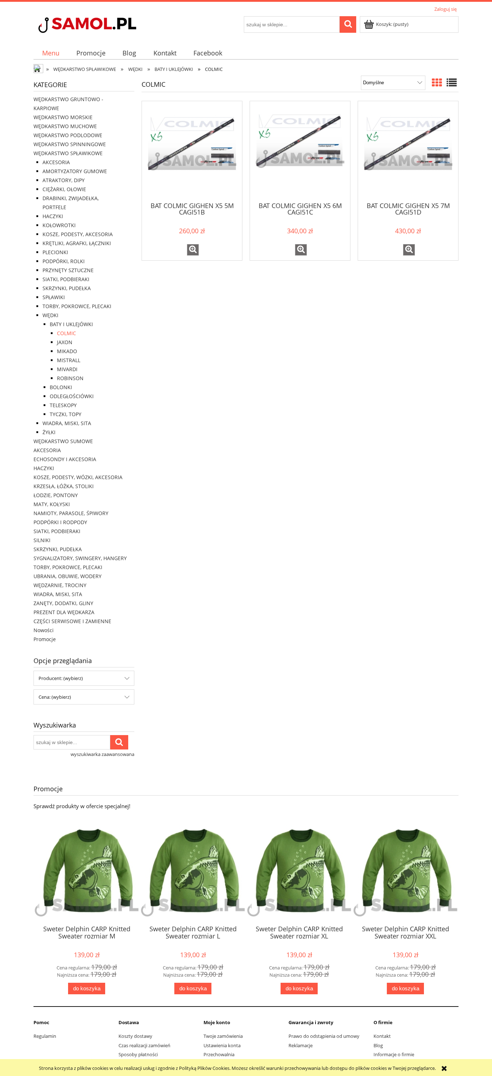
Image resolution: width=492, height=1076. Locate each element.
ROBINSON (70, 378)
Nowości (43, 630)
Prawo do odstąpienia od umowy (324, 1036)
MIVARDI (67, 369)
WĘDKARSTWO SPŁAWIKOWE (68, 153)
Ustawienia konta (222, 1045)
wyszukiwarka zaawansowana (102, 754)
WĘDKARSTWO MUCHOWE (65, 126)
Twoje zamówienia (223, 1036)
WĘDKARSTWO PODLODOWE (67, 135)
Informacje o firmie (394, 1054)
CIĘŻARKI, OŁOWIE (64, 189)
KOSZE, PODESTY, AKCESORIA (78, 234)
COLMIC (66, 333)
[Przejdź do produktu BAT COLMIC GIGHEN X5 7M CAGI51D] (408, 151)
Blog (378, 1045)
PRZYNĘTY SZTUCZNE (68, 270)
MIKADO (67, 351)
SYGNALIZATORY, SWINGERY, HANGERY (80, 558)
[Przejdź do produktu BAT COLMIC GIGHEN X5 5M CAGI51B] (192, 151)
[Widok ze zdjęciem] (437, 82)
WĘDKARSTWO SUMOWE (63, 441)
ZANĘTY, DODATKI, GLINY (63, 603)
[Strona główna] (100, 25)
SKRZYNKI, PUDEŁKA (67, 288)
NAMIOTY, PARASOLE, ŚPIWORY (70, 513)
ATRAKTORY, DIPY (64, 180)
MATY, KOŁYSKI (51, 504)
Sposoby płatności (138, 1054)
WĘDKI (50, 315)
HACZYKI (53, 216)
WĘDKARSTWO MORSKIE (63, 117)
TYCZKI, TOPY (65, 414)
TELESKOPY (63, 405)
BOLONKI (61, 387)
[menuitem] (50, 53)
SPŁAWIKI (54, 297)
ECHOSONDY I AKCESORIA (64, 459)
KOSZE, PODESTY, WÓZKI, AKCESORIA (77, 477)
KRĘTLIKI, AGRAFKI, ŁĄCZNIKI (77, 243)
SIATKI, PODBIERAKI (66, 279)
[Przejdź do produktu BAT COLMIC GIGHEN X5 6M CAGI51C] (300, 151)
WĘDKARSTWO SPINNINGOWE (69, 144)
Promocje (44, 639)
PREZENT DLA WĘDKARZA (63, 612)
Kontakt (382, 1036)
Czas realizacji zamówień (144, 1045)
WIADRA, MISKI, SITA (67, 423)
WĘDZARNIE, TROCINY (59, 585)
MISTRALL (68, 360)
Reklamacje (301, 1045)
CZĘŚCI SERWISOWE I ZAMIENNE (72, 621)
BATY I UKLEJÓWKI (71, 324)
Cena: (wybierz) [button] (55, 697)
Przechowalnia (218, 1054)
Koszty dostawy (135, 1036)
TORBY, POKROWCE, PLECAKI (77, 306)
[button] (193, 250)
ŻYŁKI (49, 432)
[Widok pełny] (452, 82)
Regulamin (44, 1036)
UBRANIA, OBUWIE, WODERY (67, 576)
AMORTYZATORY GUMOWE (75, 171)
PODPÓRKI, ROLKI (64, 261)
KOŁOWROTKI (59, 225)
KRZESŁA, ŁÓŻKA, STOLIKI (63, 486)
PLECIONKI (55, 252)
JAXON (64, 342)
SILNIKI (41, 540)
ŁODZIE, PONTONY (55, 495)
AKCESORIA (56, 162)
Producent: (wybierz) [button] (61, 678)
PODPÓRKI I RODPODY (60, 522)
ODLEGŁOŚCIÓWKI (72, 396)
